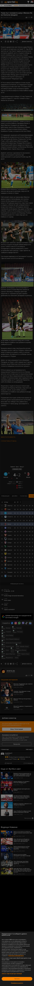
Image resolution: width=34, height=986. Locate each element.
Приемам (17, 978)
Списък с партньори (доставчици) (12, 973)
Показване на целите (17, 983)
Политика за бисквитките (16, 955)
